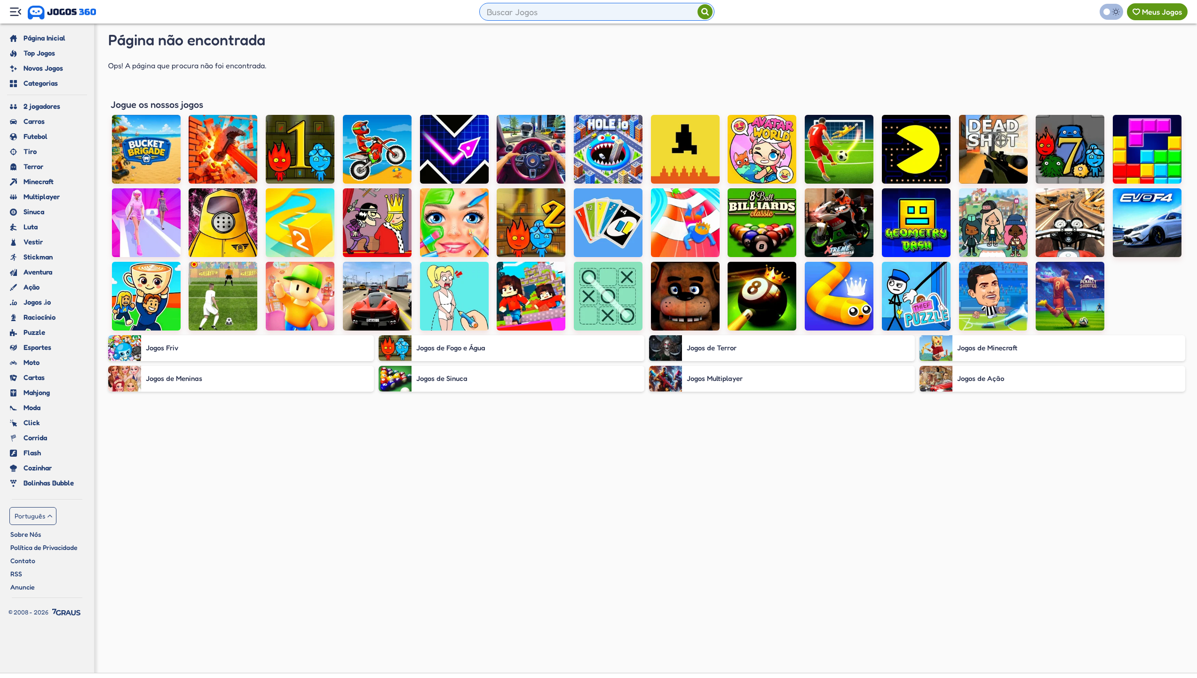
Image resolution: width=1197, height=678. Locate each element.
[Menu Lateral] (15, 12)
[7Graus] (66, 612)
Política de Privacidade (44, 547)
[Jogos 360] (62, 13)
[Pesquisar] (705, 11)
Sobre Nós (25, 534)
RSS (16, 574)
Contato (22, 561)
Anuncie (22, 587)
